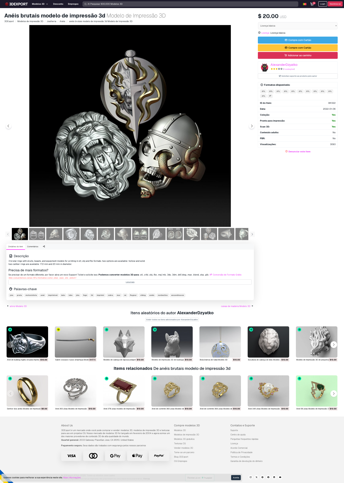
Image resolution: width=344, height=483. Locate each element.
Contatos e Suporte (242, 425)
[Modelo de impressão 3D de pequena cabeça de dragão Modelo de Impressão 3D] (316, 342)
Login (322, 4)
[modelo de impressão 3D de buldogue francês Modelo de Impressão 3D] (172, 342)
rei (125, 295)
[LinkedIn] (274, 477)
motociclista (31, 295)
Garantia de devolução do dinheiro (246, 461)
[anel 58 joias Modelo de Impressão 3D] (316, 391)
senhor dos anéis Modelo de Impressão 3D (26, 409)
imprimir (100, 295)
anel (42, 295)
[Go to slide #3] (54, 234)
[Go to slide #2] (37, 234)
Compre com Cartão (299, 40)
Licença (234, 443)
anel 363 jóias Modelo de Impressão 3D (72, 409)
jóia (77, 295)
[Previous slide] (8, 126)
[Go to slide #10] (175, 234)
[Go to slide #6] (106, 234)
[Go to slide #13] (226, 234)
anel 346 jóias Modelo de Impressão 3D (265, 409)
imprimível (53, 295)
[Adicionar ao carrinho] (38, 354)
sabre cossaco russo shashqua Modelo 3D (74, 360)
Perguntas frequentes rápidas (244, 439)
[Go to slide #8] (140, 234)
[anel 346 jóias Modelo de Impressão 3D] (268, 391)
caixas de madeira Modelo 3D (235, 306)
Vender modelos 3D (183, 448)
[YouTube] (280, 477)
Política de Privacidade (241, 452)
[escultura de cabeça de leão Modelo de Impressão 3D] (268, 342)
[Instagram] (250, 477)
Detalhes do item (15, 246)
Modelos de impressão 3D (186, 434)
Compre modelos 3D (187, 425)
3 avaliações (289, 69)
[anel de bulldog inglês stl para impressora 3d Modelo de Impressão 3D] (27, 342)
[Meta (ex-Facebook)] (268, 477)
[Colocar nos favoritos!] (44, 354)
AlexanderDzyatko (284, 65)
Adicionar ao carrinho (299, 55)
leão (63, 295)
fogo (85, 295)
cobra (110, 295)
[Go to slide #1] (20, 234)
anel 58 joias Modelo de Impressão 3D (313, 409)
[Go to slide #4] (71, 234)
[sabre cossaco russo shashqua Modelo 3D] (75, 342)
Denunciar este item (300, 151)
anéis (151, 295)
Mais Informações (72, 477)
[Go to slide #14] (243, 234)
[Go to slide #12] (209, 234)
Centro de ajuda (238, 434)
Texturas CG (180, 443)
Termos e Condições (240, 456)
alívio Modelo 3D (18, 306)
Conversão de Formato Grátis (226, 274)
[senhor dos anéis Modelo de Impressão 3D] (27, 391)
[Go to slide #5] (89, 234)
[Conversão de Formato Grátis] (270, 96)
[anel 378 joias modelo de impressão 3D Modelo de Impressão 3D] (124, 391)
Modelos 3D (180, 430)
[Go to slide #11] (192, 234)
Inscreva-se (335, 4)
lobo (70, 295)
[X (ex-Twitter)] (256, 477)
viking (143, 295)
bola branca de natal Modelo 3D (213, 360)
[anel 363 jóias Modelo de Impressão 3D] (75, 391)
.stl (263, 91)
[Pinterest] (262, 477)
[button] (333, 344)
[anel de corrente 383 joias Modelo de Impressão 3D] (172, 391)
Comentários (32, 246)
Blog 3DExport (181, 456)
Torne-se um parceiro (184, 452)
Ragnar (133, 295)
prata (19, 295)
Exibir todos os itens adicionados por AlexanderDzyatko (172, 319)
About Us (67, 425)
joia (11, 295)
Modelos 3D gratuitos (184, 439)
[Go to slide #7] (123, 234)
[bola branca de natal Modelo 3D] (220, 342)
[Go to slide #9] (157, 234)
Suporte (234, 430)
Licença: (265, 32)
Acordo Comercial (239, 448)
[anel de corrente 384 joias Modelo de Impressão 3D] (220, 391)
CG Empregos (180, 461)
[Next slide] (252, 126)
